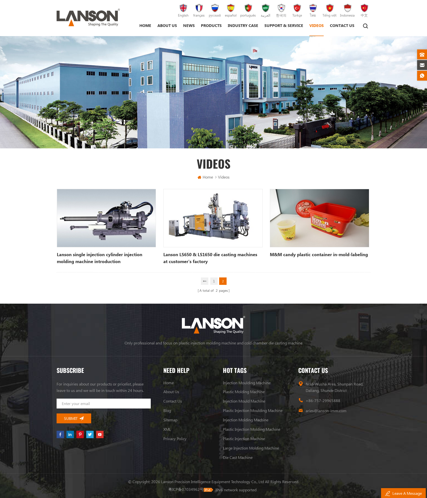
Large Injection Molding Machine (251, 448)
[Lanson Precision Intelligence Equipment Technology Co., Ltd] (88, 17)
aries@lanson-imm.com (326, 410)
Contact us (342, 25)
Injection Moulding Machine (247, 382)
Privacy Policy (175, 438)
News (189, 25)
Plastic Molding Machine (244, 391)
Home (145, 25)
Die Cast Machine (238, 457)
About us (167, 25)
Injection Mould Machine (244, 401)
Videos (316, 25)
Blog (167, 410)
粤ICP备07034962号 (186, 489)
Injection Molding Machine (245, 419)
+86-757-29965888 (323, 400)
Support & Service (283, 25)
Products (211, 25)
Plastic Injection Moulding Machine (252, 410)
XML (167, 429)
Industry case (243, 25)
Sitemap (170, 419)
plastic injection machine (244, 438)
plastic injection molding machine (251, 429)
